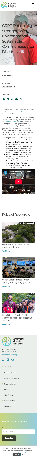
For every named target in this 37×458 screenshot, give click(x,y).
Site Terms (8, 395)
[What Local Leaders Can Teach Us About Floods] (18, 232)
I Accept (16, 454)
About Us (8, 367)
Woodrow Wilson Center (13, 122)
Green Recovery (10, 373)
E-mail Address (7, 428)
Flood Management (11, 378)
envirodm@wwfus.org (9, 355)
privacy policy (22, 452)
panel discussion (22, 112)
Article (22, 223)
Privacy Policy (9, 401)
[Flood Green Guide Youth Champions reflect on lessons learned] (18, 303)
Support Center (10, 384)
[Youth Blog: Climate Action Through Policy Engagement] (18, 267)
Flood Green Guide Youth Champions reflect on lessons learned (17, 318)
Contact (7, 390)
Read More (6, 251)
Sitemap (7, 407)
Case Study (30, 223)
